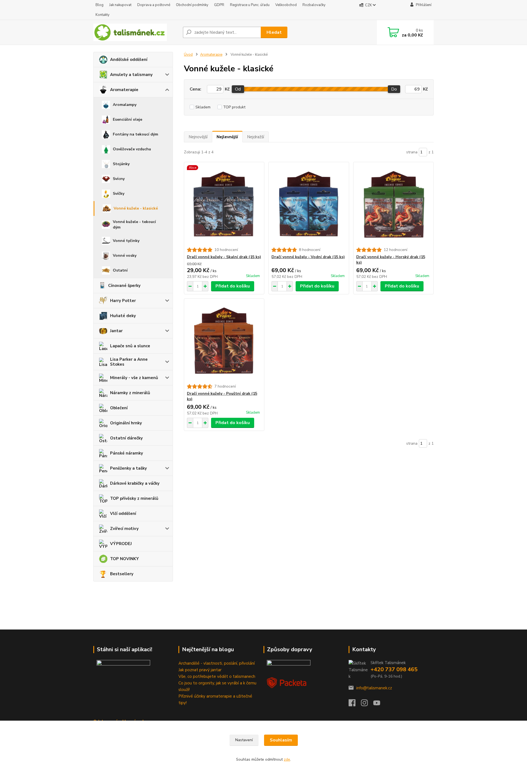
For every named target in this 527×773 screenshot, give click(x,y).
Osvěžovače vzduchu (132, 149)
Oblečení (119, 408)
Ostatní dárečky (126, 438)
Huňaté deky (123, 315)
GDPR (219, 4)
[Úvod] (135, 32)
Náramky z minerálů (130, 393)
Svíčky (118, 193)
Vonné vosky (124, 255)
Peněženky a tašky (128, 468)
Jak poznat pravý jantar (200, 670)
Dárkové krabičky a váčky (134, 483)
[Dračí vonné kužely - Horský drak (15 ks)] (393, 204)
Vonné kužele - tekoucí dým (134, 224)
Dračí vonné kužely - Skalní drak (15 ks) (224, 256)
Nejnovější (198, 137)
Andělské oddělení (128, 59)
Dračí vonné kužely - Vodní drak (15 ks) (308, 256)
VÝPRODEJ (121, 543)
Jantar (116, 331)
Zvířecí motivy (124, 528)
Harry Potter (123, 300)
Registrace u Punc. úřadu (250, 4)
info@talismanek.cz (374, 688)
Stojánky (121, 164)
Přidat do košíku (232, 286)
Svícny (119, 178)
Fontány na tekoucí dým (135, 134)
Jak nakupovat (120, 4)
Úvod (188, 54)
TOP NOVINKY (124, 559)
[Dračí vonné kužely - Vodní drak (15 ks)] (308, 204)
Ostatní (120, 270)
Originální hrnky (126, 423)
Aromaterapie (124, 89)
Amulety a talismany (131, 74)
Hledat (274, 32)
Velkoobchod (286, 4)
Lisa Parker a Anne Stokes (129, 362)
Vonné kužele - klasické (136, 208)
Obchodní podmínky (192, 4)
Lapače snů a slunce (130, 346)
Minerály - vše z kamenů (134, 377)
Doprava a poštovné (153, 4)
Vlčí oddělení (123, 513)
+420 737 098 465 (394, 669)
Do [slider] (394, 89)
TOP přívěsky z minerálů (134, 498)
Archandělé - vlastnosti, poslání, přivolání (216, 663)
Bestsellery (121, 574)
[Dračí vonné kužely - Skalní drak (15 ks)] (224, 204)
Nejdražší (255, 137)
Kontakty (103, 14)
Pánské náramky (126, 453)
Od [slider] (238, 89)
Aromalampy (124, 104)
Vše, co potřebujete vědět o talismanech (216, 676)
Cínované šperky (124, 285)
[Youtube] (379, 704)
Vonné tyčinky (126, 240)
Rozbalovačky (314, 4)
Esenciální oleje (127, 119)
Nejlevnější (227, 137)
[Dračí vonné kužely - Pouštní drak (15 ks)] (224, 341)
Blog (99, 4)
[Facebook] (355, 704)
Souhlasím (281, 740)
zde (287, 759)
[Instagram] (367, 704)
